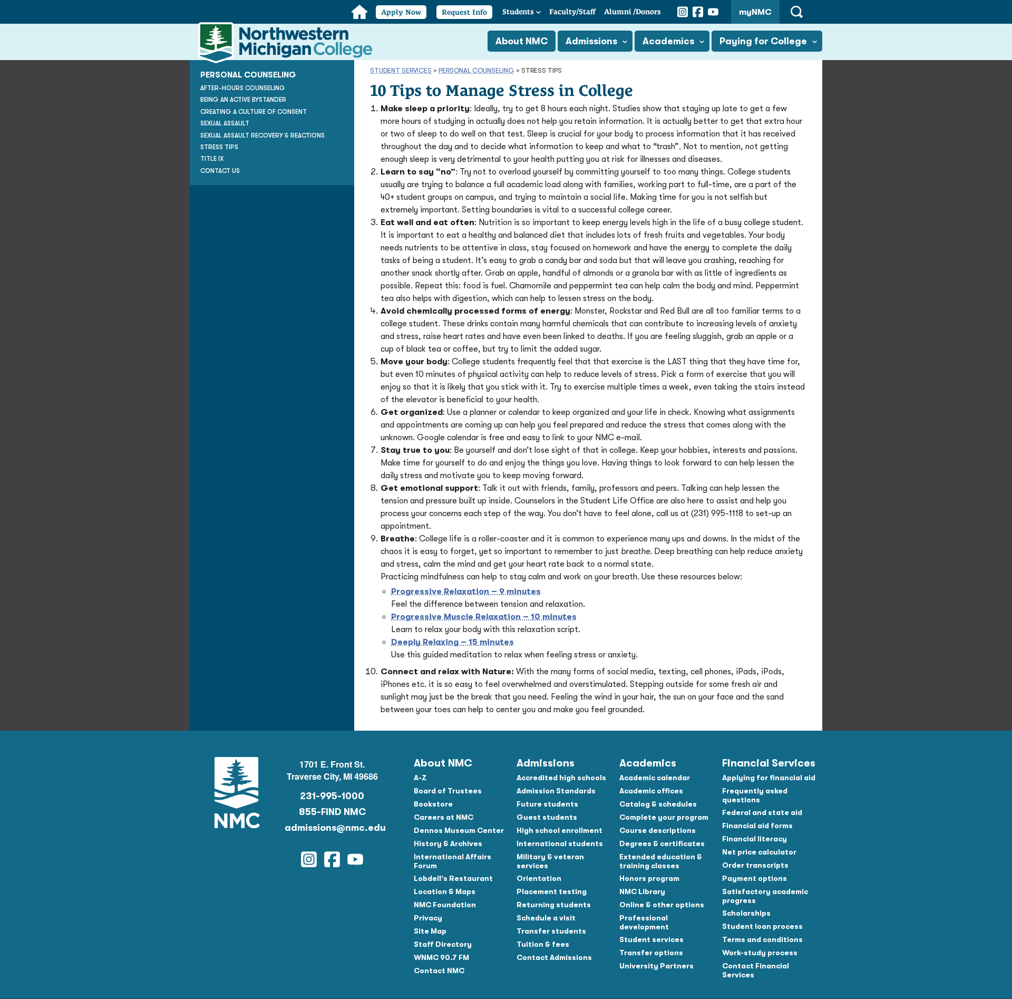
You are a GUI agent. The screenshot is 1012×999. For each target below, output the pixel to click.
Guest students (547, 817)
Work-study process (759, 952)
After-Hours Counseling (242, 88)
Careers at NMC (443, 817)
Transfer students (551, 931)
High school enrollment (559, 830)
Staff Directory (443, 944)
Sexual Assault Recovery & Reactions (262, 135)
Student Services (401, 70)
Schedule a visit (546, 918)
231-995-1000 (332, 796)
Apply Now (401, 12)
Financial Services (768, 763)
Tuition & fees (543, 944)
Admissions (591, 41)
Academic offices (651, 791)
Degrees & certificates (662, 843)
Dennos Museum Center (459, 830)
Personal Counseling (476, 70)
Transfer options (651, 952)
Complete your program (663, 817)
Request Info (464, 12)
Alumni (632, 11)
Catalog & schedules (658, 804)
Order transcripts (755, 865)
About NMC (521, 41)
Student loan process (762, 926)
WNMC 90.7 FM (441, 957)
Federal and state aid (762, 812)
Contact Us (220, 170)
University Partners (656, 966)
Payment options (754, 878)
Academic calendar (654, 777)
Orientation (539, 878)
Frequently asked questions (754, 795)
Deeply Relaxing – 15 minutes (452, 642)
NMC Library (642, 891)
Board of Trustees (448, 791)
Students (518, 11)
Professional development (644, 922)
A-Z (420, 777)
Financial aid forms (757, 825)
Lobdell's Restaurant (453, 878)
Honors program (649, 878)
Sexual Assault (224, 123)
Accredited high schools (561, 777)
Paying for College (763, 41)
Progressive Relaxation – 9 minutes (466, 591)
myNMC (755, 12)
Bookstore (433, 804)
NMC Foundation (445, 904)
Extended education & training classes (660, 861)
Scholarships (746, 913)
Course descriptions (657, 830)
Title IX (211, 158)
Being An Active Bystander (243, 99)
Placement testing (552, 891)
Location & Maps (444, 891)
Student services (651, 939)
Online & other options (661, 904)
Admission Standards (556, 791)
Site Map (430, 931)
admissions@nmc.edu (332, 827)
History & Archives (448, 843)
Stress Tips (219, 147)
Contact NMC (439, 970)
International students (560, 843)
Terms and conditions (762, 939)
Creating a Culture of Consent (253, 111)
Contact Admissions (554, 957)
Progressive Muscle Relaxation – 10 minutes (484, 617)
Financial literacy (754, 839)
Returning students (554, 904)
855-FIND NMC (332, 812)
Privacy (428, 918)
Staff (572, 11)
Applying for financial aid (768, 777)
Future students (547, 804)
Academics (668, 41)
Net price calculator (759, 852)
